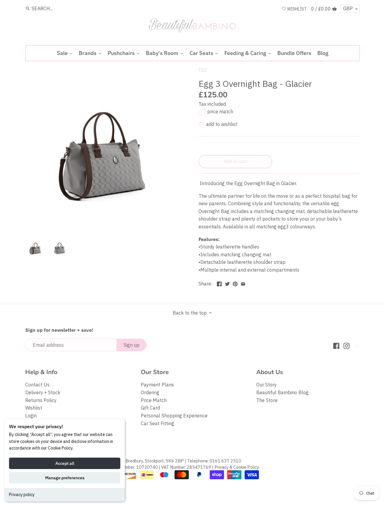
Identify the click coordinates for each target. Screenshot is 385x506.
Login (31, 416)
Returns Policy (41, 400)
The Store (267, 400)
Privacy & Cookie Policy (236, 467)
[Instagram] (346, 345)
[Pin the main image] (235, 283)
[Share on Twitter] (227, 283)
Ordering (150, 392)
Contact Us (37, 385)
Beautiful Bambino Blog (282, 392)
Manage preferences (65, 477)
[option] (35, 247)
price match (220, 111)
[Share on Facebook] (219, 283)
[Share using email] (243, 283)
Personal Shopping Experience (174, 416)
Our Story (266, 385)
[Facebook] (336, 345)
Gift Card (150, 408)
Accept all (64, 463)
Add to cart (235, 161)
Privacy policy (22, 494)
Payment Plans (157, 385)
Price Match (154, 400)
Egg (203, 69)
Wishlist (33, 408)
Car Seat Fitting (157, 423)
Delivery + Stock (42, 392)
